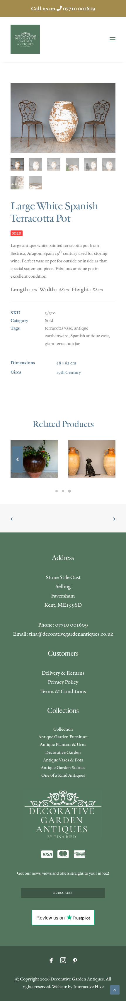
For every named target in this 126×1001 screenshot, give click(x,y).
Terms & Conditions (63, 691)
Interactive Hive (88, 986)
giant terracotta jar (62, 343)
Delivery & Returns (63, 672)
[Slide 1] (56, 491)
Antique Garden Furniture (63, 737)
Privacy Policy (63, 682)
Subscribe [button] (62, 893)
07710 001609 (79, 8)
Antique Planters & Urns (63, 744)
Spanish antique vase (89, 335)
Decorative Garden (63, 752)
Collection (63, 729)
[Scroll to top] (115, 989)
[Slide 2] (63, 491)
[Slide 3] (69, 491)
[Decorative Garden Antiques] (25, 39)
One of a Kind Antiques (63, 775)
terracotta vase (58, 328)
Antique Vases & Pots (63, 760)
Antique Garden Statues (63, 767)
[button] (112, 39)
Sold (49, 320)
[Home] (63, 814)
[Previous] (18, 472)
